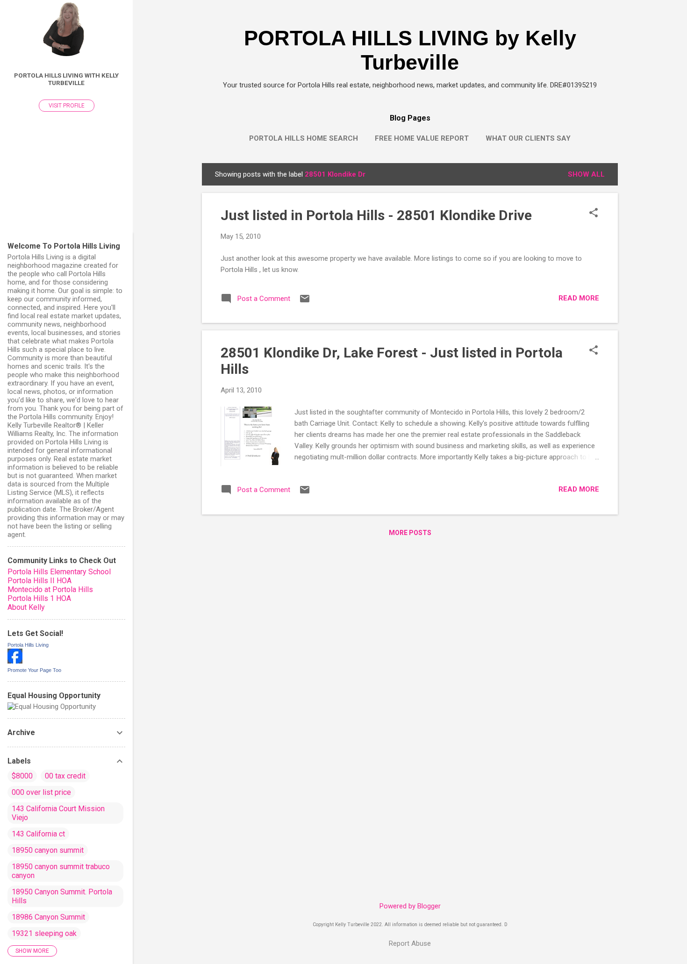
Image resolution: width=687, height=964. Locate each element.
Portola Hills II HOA (39, 580)
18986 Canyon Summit (48, 917)
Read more (578, 298)
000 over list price (41, 792)
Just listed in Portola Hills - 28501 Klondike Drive (376, 215)
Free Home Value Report (422, 138)
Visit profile (67, 105)
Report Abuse (410, 943)
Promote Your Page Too (34, 670)
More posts (410, 532)
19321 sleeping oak (44, 933)
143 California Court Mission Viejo (58, 813)
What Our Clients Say (528, 138)
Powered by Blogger (410, 906)
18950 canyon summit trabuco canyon (61, 871)
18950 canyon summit (48, 850)
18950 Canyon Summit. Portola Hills (62, 896)
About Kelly (26, 607)
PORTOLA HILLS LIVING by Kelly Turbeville (410, 50)
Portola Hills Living (28, 645)
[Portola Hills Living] (14, 661)
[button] (593, 213)
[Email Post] (304, 302)
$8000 (22, 775)
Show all (586, 174)
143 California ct (38, 833)
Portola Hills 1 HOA (39, 598)
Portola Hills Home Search (303, 138)
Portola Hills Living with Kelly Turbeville (66, 78)
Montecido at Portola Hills (50, 589)
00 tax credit (65, 775)
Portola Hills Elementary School (59, 571)
